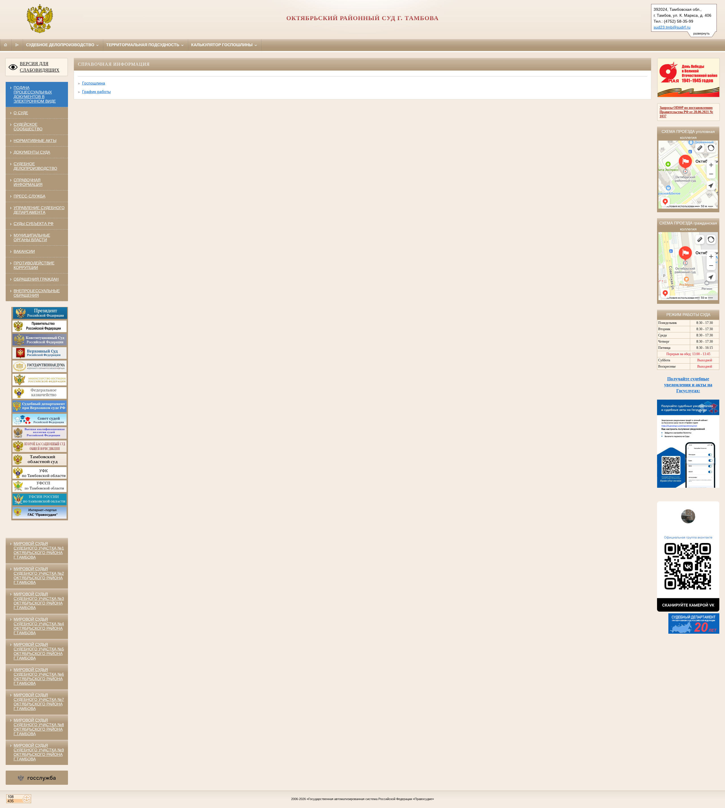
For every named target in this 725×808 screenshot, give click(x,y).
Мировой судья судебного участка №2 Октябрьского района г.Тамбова (39, 576)
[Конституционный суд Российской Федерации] (39, 344)
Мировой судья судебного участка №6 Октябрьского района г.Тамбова (39, 676)
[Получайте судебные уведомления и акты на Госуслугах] (688, 486)
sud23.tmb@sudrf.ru (672, 27)
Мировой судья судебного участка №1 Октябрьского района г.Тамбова (39, 550)
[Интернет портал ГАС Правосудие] (39, 517)
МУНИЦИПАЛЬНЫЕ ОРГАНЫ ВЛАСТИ (32, 237)
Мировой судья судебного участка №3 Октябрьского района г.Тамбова (39, 601)
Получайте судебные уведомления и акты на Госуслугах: (688, 384)
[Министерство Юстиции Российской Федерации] (39, 384)
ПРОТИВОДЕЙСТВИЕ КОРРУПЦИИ (34, 265)
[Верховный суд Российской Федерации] (39, 358)
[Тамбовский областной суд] (39, 464)
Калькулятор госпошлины (222, 45)
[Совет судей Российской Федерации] (39, 424)
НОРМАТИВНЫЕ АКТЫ (35, 140)
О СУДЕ (21, 113)
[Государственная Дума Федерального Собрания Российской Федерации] (39, 371)
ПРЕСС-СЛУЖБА (29, 196)
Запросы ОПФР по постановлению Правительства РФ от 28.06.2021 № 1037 (686, 112)
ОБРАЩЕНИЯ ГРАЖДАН (36, 279)
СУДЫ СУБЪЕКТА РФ (34, 223)
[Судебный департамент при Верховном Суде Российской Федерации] (39, 411)
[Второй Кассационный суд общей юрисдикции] (39, 451)
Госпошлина (93, 83)
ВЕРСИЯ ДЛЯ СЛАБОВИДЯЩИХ (39, 67)
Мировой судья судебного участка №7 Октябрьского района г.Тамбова (39, 702)
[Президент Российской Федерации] (40, 318)
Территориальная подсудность (143, 45)
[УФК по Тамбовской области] (39, 478)
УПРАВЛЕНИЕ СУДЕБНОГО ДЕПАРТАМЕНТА (39, 210)
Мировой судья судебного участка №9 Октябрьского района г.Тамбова (39, 752)
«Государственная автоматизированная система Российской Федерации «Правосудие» (370, 799)
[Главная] (5, 44)
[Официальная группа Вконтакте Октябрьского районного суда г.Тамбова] (688, 610)
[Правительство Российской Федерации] (39, 331)
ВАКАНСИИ (24, 251)
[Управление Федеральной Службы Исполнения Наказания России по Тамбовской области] (39, 504)
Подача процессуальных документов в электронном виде (35, 94)
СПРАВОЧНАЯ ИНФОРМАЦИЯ (28, 182)
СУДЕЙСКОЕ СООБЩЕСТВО (28, 126)
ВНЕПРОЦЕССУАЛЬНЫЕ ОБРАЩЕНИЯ (37, 293)
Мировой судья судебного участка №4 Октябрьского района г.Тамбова (39, 626)
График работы (96, 91)
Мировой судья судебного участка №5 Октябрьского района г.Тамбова (39, 651)
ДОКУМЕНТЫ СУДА (32, 152)
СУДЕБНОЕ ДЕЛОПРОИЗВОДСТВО (35, 166)
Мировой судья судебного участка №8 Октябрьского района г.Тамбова (39, 727)
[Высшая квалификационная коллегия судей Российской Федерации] (39, 438)
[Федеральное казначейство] (39, 398)
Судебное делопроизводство (60, 45)
